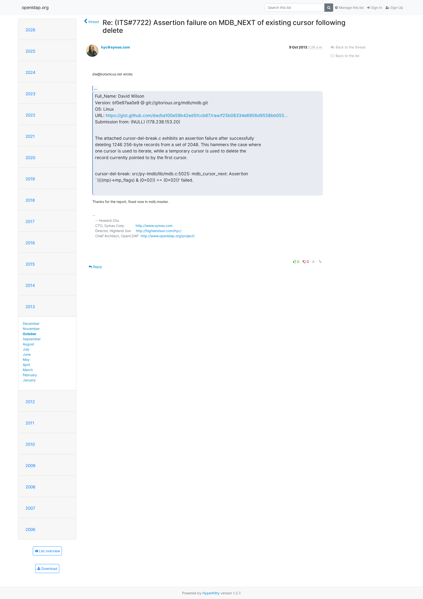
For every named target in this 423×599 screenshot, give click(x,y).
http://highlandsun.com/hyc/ (158, 231)
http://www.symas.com (154, 225)
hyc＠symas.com (115, 47)
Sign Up (396, 7)
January (29, 380)
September (32, 339)
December (31, 323)
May (26, 359)
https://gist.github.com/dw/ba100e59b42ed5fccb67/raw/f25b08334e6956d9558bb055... (197, 115)
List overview (49, 551)
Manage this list (351, 7)
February (30, 375)
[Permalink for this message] (320, 261)
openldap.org (35, 7)
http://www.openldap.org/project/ (168, 236)
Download (48, 568)
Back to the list (347, 56)
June (27, 354)
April (26, 365)
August (28, 344)
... (95, 88)
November (31, 329)
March (28, 370)
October (29, 334)
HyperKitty (211, 593)
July (26, 349)
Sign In (376, 7)
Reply (97, 267)
